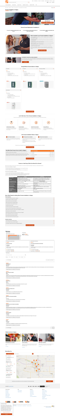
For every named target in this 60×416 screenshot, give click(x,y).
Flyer (14, 372)
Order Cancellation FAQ (8, 397)
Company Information (44, 391)
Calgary (12, 7)
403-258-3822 (10, 370)
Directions (11, 372)
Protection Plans (32, 391)
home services (16, 7)
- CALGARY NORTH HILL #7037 (10, 357)
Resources (31, 389)
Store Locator (6, 7)
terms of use (25, 404)
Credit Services (31, 390)
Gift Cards (31, 395)
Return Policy (7, 390)
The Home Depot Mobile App (33, 396)
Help (18, 389)
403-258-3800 (9, 369)
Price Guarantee (7, 396)
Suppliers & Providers (44, 398)
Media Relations (44, 396)
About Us (43, 389)
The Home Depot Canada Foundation (46, 395)
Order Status (7, 391)
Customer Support (11, 386)
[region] (6, 409)
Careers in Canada (44, 390)
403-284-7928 (10, 362)
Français (52, 7)
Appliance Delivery (8, 395)
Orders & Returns (8, 389)
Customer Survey (20, 391)
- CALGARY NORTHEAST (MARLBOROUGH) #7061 (9, 374)
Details (7, 372)
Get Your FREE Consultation (47, 22)
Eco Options (43, 397)
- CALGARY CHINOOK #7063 (9, 365)
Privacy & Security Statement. (8, 410)
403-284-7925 (9, 361)
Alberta (10, 7)
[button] (29, 2)
